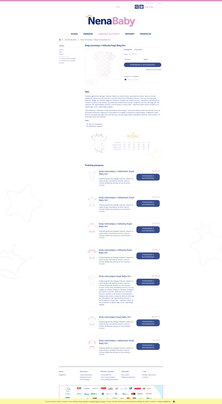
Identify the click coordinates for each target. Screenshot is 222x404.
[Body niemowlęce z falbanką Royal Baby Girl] (92, 254)
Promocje (61, 63)
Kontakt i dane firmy (149, 375)
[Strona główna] (111, 20)
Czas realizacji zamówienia (109, 379)
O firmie (145, 377)
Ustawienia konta (85, 377)
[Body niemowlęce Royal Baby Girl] (92, 280)
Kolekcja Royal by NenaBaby (68, 58)
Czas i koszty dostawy (108, 377)
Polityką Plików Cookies (98, 401)
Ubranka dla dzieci (64, 56)
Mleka (60, 52)
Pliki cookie (125, 375)
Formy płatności (106, 375)
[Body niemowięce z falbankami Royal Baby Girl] (92, 201)
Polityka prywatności (128, 377)
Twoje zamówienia (86, 375)
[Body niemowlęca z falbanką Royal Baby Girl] (92, 228)
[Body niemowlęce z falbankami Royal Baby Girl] (92, 175)
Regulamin (62, 375)
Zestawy (61, 50)
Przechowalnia (85, 379)
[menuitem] (74, 34)
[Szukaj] (137, 7)
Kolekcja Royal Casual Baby (68, 60)
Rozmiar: (127, 59)
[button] (131, 80)
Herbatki (61, 54)
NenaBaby (135, 76)
